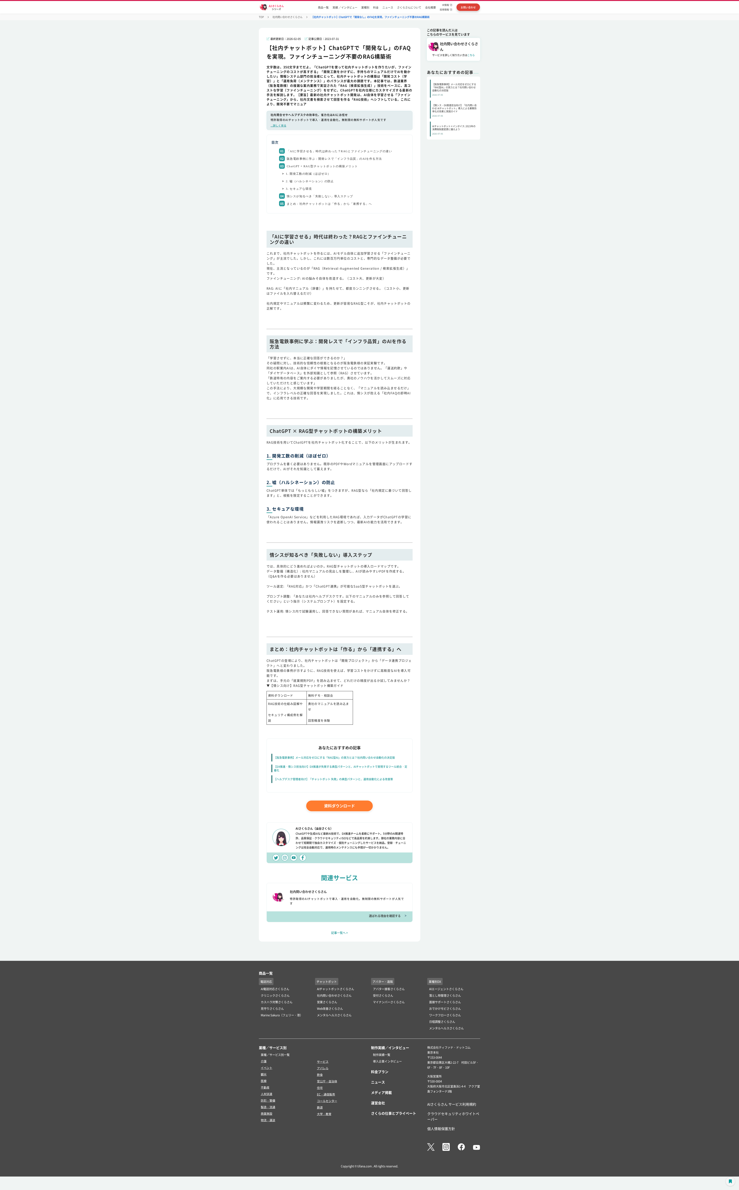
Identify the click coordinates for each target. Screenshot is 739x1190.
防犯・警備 (268, 1100)
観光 (264, 1074)
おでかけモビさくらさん (445, 1008)
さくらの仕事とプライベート (393, 1113)
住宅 (320, 1088)
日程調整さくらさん (442, 1022)
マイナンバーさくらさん (389, 1002)
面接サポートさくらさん (445, 1002)
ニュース (387, 7)
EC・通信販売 (326, 1094)
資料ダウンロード (339, 806)
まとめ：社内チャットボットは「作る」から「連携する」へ (329, 203)
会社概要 (430, 7)
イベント (266, 1068)
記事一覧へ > (339, 933)
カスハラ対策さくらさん (277, 1002)
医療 (264, 1081)
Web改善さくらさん (330, 1008)
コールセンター (327, 1101)
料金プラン (379, 1071)
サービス (323, 1062)
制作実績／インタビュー (390, 1047)
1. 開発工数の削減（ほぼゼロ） (308, 173)
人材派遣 (266, 1094)
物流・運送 (268, 1120)
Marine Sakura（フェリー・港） (282, 1015)
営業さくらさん (327, 1002)
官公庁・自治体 (327, 1081)
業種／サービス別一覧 (275, 1055)
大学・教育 (324, 1114)
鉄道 (320, 1107)
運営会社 (378, 1103)
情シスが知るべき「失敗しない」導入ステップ (320, 196)
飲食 (320, 1075)
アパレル (323, 1068)
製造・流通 (268, 1107)
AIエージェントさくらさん (446, 989)
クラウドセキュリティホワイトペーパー (453, 1116)
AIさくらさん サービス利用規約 (451, 1104)
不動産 (265, 1087)
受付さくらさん (383, 995)
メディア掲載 (381, 1092)
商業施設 (266, 1113)
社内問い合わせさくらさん (288, 17)
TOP (261, 17)
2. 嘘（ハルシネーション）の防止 (310, 181)
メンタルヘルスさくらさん (334, 1015)
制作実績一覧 (381, 1055)
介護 (264, 1061)
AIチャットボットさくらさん (335, 989)
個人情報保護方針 (441, 1128)
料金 (376, 7)
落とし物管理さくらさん (445, 995)
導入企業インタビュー (387, 1061)
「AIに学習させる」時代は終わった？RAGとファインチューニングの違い (339, 151)
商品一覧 (323, 7)
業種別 (365, 7)
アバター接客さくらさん (389, 989)
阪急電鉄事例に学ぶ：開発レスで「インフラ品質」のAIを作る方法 (334, 158)
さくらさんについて (409, 7)
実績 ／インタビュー (345, 7)
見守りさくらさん (272, 1008)
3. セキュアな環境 (299, 188)
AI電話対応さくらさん (275, 989)
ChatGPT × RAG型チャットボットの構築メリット (322, 166)
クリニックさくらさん (275, 995)
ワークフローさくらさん (445, 1015)
